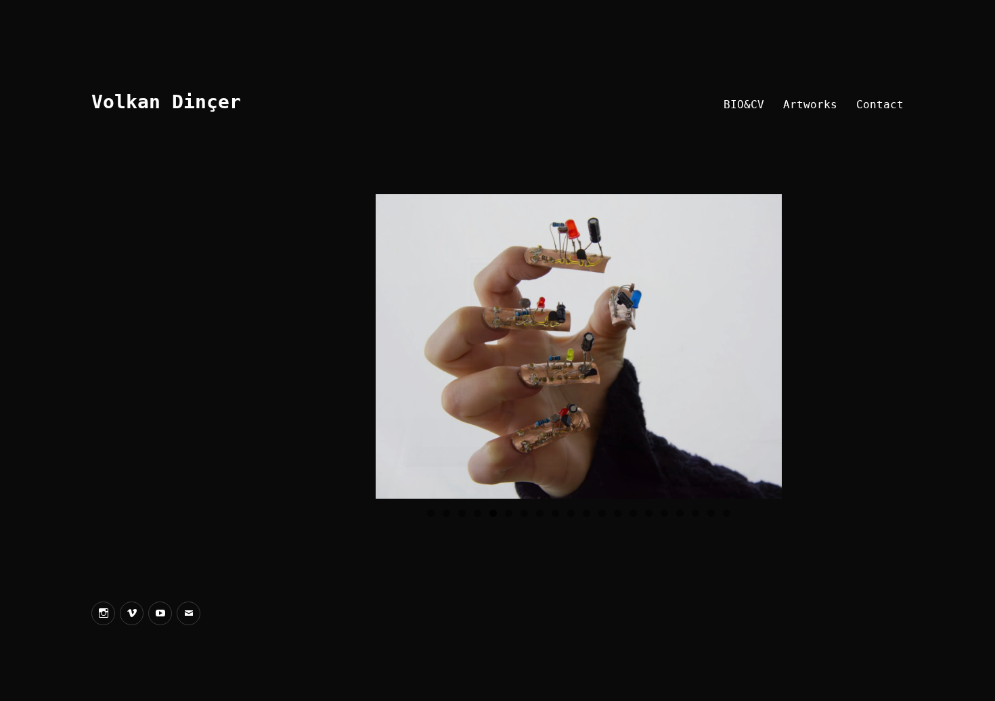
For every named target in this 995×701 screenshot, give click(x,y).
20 (726, 513)
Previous (392, 343)
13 (617, 513)
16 (664, 513)
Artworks (810, 104)
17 (680, 513)
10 (571, 513)
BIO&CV (744, 104)
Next (765, 343)
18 (695, 513)
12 (602, 513)
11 (586, 513)
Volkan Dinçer (166, 102)
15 (649, 513)
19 (711, 513)
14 (633, 513)
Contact (880, 104)
